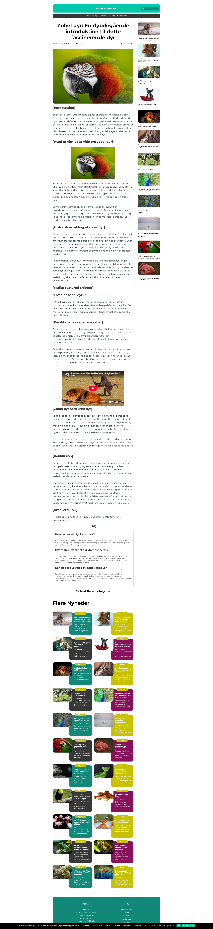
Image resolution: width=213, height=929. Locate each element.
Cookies (111, 16)
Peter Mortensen (75, 44)
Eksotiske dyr (127, 44)
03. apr (122, 664)
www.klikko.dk (89, 921)
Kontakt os (122, 16)
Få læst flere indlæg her (93, 591)
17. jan (80, 740)
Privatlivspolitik (188, 926)
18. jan (122, 689)
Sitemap (126, 922)
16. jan (122, 766)
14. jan (80, 842)
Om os (103, 16)
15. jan (80, 816)
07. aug (81, 613)
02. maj (122, 613)
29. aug (81, 639)
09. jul (122, 639)
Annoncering (91, 16)
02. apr (80, 689)
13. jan (122, 867)
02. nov (80, 664)
